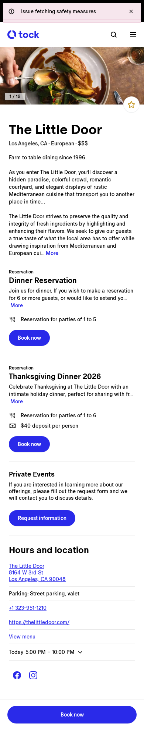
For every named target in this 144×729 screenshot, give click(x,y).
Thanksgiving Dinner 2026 (55, 376)
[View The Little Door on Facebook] (17, 675)
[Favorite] (131, 104)
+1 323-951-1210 (28, 608)
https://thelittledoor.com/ (39, 622)
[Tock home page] (23, 34)
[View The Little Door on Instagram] (33, 675)
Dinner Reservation (43, 280)
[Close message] (131, 11)
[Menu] (133, 34)
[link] (72, 76)
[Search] (114, 34)
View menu (22, 637)
